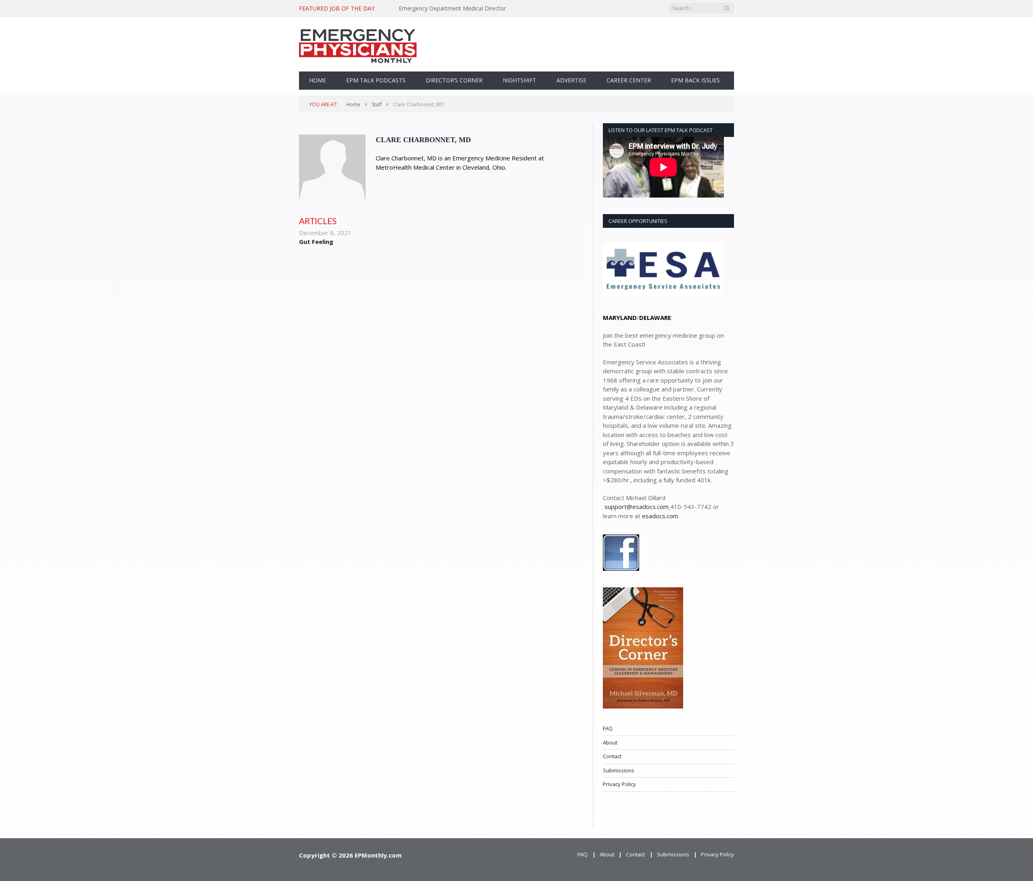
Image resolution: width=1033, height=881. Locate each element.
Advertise (571, 80)
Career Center (628, 80)
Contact (612, 756)
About (610, 742)
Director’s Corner (454, 80)
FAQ (608, 728)
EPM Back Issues (695, 80)
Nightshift (519, 80)
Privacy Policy (619, 784)
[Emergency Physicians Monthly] (358, 44)
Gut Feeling (316, 242)
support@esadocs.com (636, 507)
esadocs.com (660, 516)
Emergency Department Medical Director (452, 8)
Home (317, 80)
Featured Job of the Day (336, 8)
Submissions (618, 770)
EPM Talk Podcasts (376, 80)
